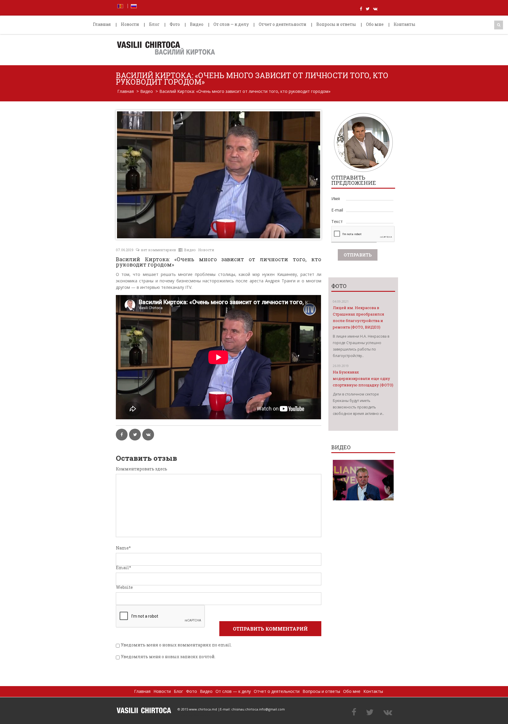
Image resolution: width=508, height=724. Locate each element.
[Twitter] (370, 712)
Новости (130, 24)
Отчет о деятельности (282, 24)
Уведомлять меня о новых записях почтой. (168, 656)
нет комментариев (158, 250)
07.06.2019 (124, 250)
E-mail (337, 210)
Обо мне (375, 24)
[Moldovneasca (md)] (120, 5)
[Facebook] (354, 712)
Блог (154, 24)
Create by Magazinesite (196, 715)
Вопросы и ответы (336, 24)
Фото (175, 24)
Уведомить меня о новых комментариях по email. (176, 645)
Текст (337, 221)
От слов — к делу (231, 24)
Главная (102, 24)
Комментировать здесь (141, 469)
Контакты (404, 24)
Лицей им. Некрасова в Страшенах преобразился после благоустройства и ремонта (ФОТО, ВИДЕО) (358, 317)
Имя (335, 198)
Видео (196, 24)
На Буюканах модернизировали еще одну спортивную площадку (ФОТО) (363, 378)
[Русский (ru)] (134, 5)
